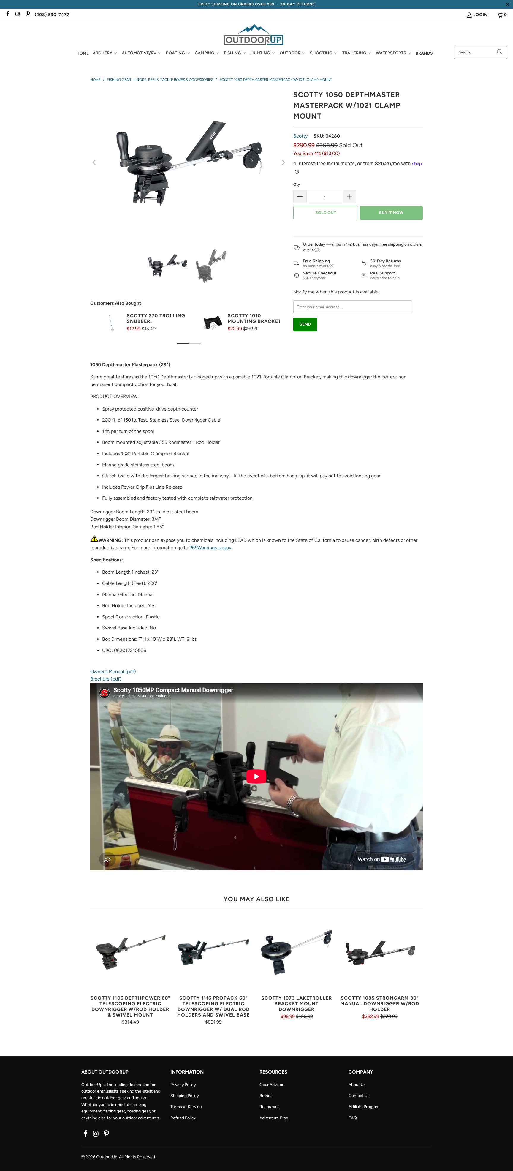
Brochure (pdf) (105, 679)
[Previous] (94, 162)
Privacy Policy (183, 1084)
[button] (105, 53)
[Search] (499, 52)
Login (480, 14)
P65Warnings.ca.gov (210, 547)
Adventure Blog (273, 1118)
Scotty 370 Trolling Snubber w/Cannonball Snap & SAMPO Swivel (156, 318)
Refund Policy (183, 1118)
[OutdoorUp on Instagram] (17, 14)
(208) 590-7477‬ (52, 14)
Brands (266, 1095)
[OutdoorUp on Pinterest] (27, 14)
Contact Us (359, 1095)
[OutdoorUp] (253, 35)
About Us (357, 1084)
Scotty (300, 136)
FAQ (353, 1118)
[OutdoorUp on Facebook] (7, 14)
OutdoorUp (106, 1156)
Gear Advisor (271, 1084)
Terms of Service (186, 1106)
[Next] (283, 162)
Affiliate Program (364, 1106)
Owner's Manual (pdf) (113, 671)
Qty (296, 184)
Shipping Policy (184, 1095)
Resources (269, 1106)
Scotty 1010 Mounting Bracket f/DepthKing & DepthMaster (254, 318)
